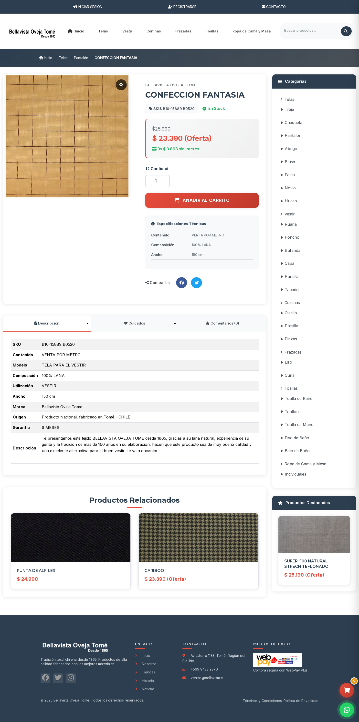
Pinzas (291, 338)
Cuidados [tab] (136, 323)
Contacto (275, 7)
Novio (290, 187)
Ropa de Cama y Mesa (305, 463)
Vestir (290, 214)
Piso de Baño (297, 437)
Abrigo (291, 148)
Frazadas (293, 352)
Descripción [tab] (48, 323)
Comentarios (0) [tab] (224, 323)
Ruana (291, 224)
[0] (346, 690)
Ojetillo (291, 312)
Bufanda (292, 250)
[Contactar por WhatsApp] (346, 709)
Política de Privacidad (301, 701)
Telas (63, 58)
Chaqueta (293, 122)
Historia (148, 681)
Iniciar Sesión (89, 7)
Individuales (295, 474)
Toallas (291, 388)
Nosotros (149, 664)
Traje (289, 109)
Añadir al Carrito (206, 200)
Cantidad (159, 168)
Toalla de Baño (299, 398)
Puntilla (291, 276)
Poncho (292, 237)
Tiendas (148, 672)
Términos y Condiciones (262, 701)
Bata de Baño (297, 450)
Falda (290, 174)
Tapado (292, 289)
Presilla (291, 325)
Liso (288, 362)
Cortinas (292, 302)
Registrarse (184, 7)
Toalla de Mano (299, 424)
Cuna (290, 375)
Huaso (291, 200)
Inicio (79, 31)
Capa (289, 263)
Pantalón (81, 58)
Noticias (148, 689)
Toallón (292, 411)
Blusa (290, 161)
